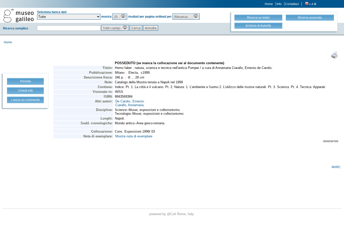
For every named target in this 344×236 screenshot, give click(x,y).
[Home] (18, 16)
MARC (336, 167)
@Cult (172, 214)
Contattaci (292, 4)
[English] (306, 4)
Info (279, 4)
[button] (119, 17)
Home (269, 4)
